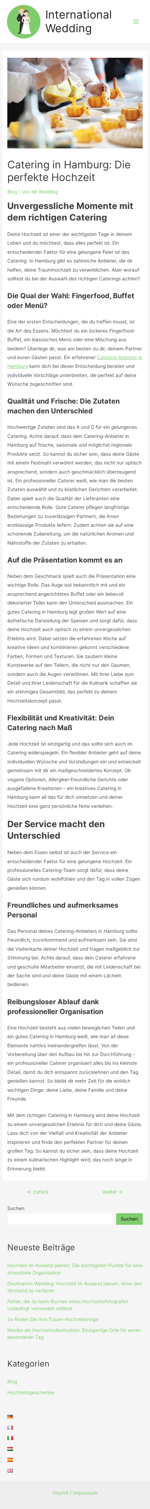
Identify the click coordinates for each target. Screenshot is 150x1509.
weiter (113, 1192)
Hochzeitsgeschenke (30, 1392)
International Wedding (78, 21)
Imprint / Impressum (75, 1493)
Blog (12, 192)
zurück (38, 1192)
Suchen (15, 1208)
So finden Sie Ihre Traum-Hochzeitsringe (52, 1319)
